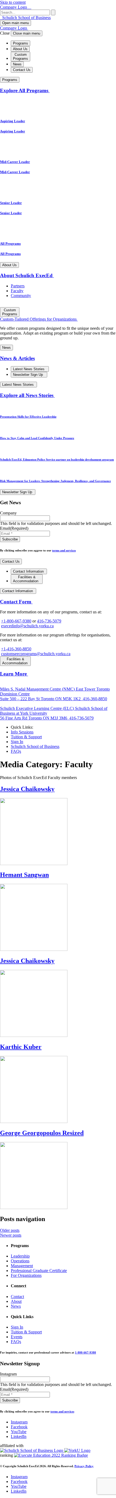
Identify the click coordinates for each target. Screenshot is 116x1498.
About (16, 1301)
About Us (20, 49)
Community (21, 295)
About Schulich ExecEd (27, 275)
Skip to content (13, 2)
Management (22, 1265)
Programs (20, 43)
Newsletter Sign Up (28, 375)
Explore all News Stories (27, 395)
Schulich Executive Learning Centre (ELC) (37, 708)
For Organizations (26, 1275)
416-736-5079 (49, 621)
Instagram (19, 1422)
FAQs (16, 751)
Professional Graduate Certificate (39, 1270)
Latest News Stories (29, 369)
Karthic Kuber (21, 1046)
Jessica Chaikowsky (27, 788)
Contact (17, 1296)
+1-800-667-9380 (16, 621)
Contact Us (21, 70)
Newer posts (10, 1235)
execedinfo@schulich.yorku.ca (27, 626)
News (17, 64)
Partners (18, 286)
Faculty (17, 290)
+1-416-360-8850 (16, 649)
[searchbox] (25, 12)
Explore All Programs (25, 90)
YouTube (18, 1431)
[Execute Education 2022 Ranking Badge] (51, 1455)
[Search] (53, 12)
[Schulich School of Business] (32, 1450)
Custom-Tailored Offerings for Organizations (39, 319)
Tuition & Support (26, 737)
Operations (20, 1261)
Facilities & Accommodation (26, 579)
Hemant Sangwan (24, 874)
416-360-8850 (94, 698)
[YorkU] (77, 1450)
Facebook (19, 1427)
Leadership (20, 1256)
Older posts (9, 1230)
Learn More (14, 674)
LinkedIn (18, 1436)
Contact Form (16, 602)
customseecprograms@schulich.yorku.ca (35, 653)
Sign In (17, 741)
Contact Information (29, 571)
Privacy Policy (84, 1466)
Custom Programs (20, 57)
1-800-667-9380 (85, 1352)
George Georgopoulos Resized (42, 1132)
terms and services (64, 550)
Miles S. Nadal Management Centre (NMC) (38, 689)
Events (16, 1336)
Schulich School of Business (26, 17)
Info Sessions (22, 732)
